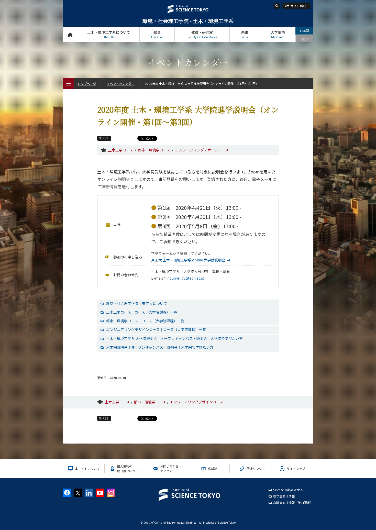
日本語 (304, 30)
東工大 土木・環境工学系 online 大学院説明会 (188, 259)
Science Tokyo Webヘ (288, 490)
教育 (157, 34)
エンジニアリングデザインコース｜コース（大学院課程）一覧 (156, 329)
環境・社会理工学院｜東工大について (136, 303)
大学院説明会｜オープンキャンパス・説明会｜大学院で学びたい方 (159, 347)
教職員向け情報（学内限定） (293, 502)
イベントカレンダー (120, 83)
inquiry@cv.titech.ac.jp (185, 278)
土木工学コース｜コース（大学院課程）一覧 (141, 312)
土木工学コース (120, 149)
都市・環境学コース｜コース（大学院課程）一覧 (145, 320)
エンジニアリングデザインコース (202, 149)
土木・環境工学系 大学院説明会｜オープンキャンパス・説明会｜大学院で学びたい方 (174, 338)
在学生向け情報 (284, 496)
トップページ (70, 34)
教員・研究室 (202, 34)
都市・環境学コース (154, 149)
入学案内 (278, 34)
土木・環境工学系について (108, 34)
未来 (245, 34)
